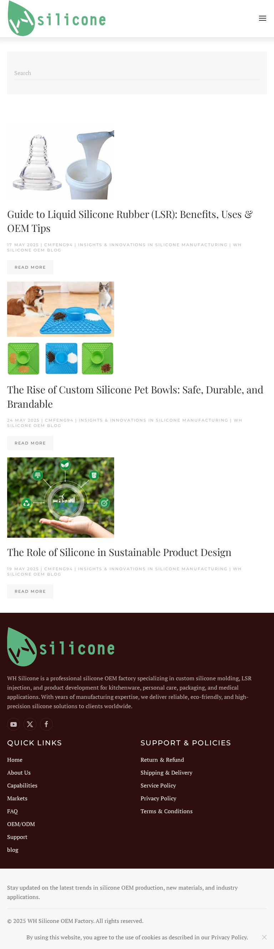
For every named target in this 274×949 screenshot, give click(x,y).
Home (14, 760)
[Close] (264, 937)
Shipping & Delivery (166, 772)
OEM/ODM (21, 824)
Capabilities (22, 785)
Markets (17, 798)
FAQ (12, 811)
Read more (30, 267)
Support (17, 837)
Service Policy (158, 785)
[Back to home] (57, 18)
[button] (262, 18)
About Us (19, 772)
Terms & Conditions (167, 811)
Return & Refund (162, 760)
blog (12, 850)
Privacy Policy (158, 798)
